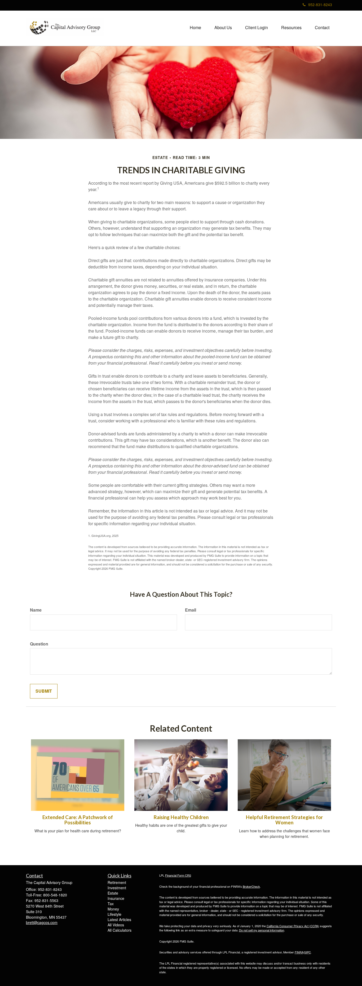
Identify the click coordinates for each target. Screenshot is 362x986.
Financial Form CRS (178, 875)
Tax (111, 903)
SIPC (307, 952)
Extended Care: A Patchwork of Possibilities (77, 820)
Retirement (117, 882)
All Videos (116, 924)
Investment (117, 887)
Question (39, 644)
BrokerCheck (251, 886)
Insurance (116, 898)
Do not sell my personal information (261, 930)
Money (113, 909)
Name (36, 610)
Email (190, 610)
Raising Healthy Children (181, 817)
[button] (223, 28)
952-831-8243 (320, 4)
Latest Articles (119, 919)
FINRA (299, 952)
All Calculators (119, 930)
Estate (113, 893)
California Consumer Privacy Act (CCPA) (293, 926)
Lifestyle (114, 914)
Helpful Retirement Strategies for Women (284, 820)
